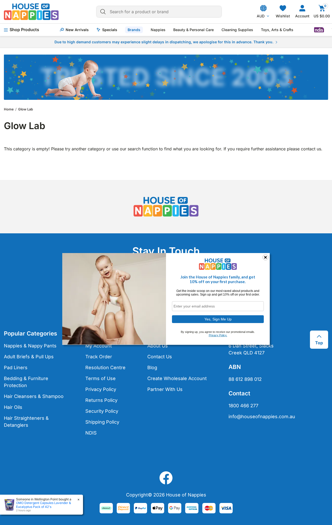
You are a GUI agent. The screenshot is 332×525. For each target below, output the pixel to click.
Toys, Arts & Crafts (277, 30)
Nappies (158, 30)
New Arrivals (77, 30)
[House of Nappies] (31, 11)
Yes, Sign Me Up (218, 319)
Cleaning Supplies (237, 30)
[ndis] (319, 29)
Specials (109, 30)
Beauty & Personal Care (193, 30)
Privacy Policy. (218, 335)
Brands (134, 29)
